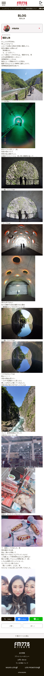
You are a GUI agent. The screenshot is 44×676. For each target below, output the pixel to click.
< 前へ (11, 626)
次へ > (33, 626)
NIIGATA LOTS (10, 667)
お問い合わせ (22, 660)
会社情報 (22, 653)
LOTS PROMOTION (31, 667)
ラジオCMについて (22, 663)
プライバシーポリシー (22, 656)
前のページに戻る (22, 636)
